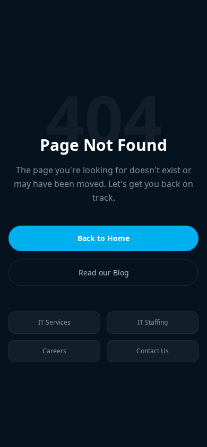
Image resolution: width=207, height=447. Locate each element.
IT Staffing (152, 322)
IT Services (54, 322)
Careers (54, 350)
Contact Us (152, 350)
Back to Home (103, 238)
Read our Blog (104, 272)
